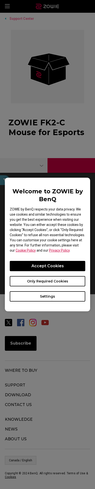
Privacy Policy (59, 250)
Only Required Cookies (47, 281)
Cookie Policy (26, 250)
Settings (47, 296)
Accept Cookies (47, 266)
